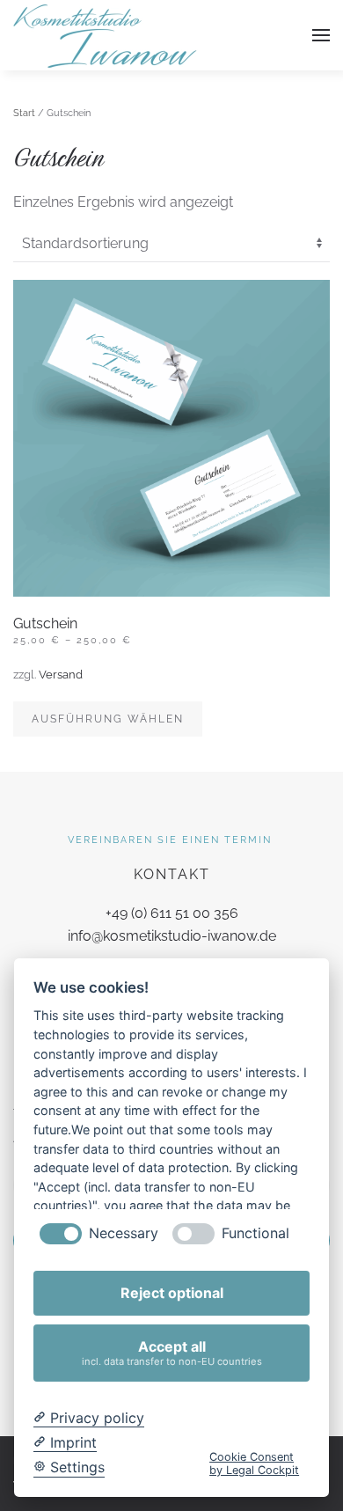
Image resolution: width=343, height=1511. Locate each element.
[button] (321, 35)
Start (24, 113)
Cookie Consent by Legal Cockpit (254, 1463)
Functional (255, 1233)
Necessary (123, 1233)
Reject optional (171, 1293)
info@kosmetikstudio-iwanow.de (172, 936)
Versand (61, 674)
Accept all (172, 1352)
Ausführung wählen (108, 719)
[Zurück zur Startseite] (105, 35)
